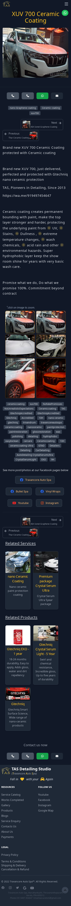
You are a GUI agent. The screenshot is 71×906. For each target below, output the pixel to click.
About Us (7, 831)
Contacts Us (8, 826)
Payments (7, 837)
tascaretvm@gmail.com (50, 898)
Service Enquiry (10, 821)
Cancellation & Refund (15, 869)
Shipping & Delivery (13, 865)
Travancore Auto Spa (38, 480)
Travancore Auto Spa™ (22, 881)
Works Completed (12, 800)
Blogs (4, 816)
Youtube (23, 503)
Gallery (5, 805)
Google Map (45, 810)
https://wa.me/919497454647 (27, 195)
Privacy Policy (9, 855)
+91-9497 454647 (24, 898)
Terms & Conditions (13, 861)
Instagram (52, 503)
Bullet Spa (22, 491)
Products (7, 810)
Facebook (44, 800)
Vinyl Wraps (53, 491)
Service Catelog (10, 794)
